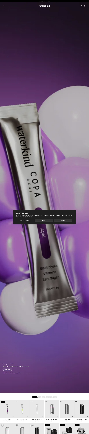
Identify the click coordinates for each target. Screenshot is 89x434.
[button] (5, 6)
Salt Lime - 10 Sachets (22, 419)
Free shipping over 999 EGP (44, 1)
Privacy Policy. (28, 216)
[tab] (35, 397)
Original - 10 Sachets (37, 419)
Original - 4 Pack (66, 419)
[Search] (82, 5)
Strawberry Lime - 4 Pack (51, 419)
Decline (63, 220)
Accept (44, 220)
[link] (7, 409)
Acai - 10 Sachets (7, 419)
